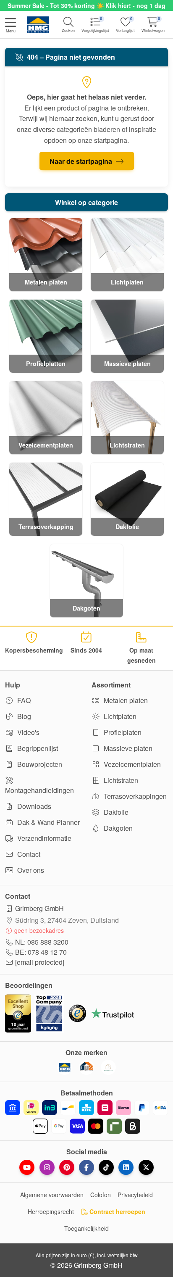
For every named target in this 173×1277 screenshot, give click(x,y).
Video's (27, 732)
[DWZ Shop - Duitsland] (86, 1067)
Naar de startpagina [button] (82, 161)
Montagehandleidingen (39, 790)
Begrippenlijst (37, 748)
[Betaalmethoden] (86, 1117)
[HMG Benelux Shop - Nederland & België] (64, 1067)
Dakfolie (115, 812)
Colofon (100, 1194)
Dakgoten (117, 828)
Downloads (33, 806)
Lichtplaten (119, 716)
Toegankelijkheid (86, 1228)
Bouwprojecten (39, 764)
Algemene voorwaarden (52, 1194)
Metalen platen (125, 700)
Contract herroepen (116, 1211)
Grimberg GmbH (39, 908)
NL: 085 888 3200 (41, 942)
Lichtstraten (120, 780)
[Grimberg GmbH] (108, 1067)
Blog (23, 716)
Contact (28, 854)
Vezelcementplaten (131, 764)
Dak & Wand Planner (48, 822)
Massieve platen (127, 748)
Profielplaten (122, 732)
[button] (10, 26)
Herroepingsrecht (51, 1211)
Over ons (30, 870)
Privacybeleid (135, 1194)
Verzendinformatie (43, 838)
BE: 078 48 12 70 (41, 952)
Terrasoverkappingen (134, 796)
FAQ (23, 700)
